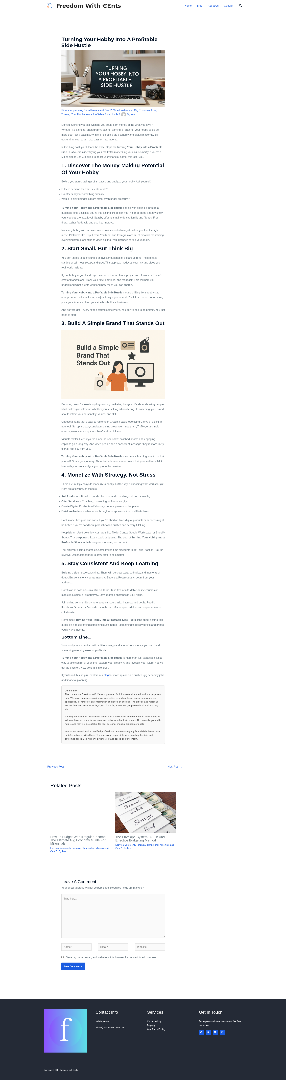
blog (106, 675)
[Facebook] (201, 1032)
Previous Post (54, 766)
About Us (213, 5)
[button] (240, 5)
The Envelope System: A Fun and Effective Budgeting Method (140, 838)
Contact (228, 5)
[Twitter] (208, 1032)
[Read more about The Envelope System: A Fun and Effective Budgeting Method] (145, 812)
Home (188, 5)
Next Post (175, 766)
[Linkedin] (215, 1032)
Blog (199, 5)
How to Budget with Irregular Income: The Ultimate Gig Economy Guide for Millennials (78, 840)
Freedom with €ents (88, 5)
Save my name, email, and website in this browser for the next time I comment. (111, 957)
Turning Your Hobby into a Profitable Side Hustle (89, 114)
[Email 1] (222, 1032)
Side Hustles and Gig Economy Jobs (134, 110)
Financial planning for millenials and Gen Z (86, 110)
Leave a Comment (60, 848)
